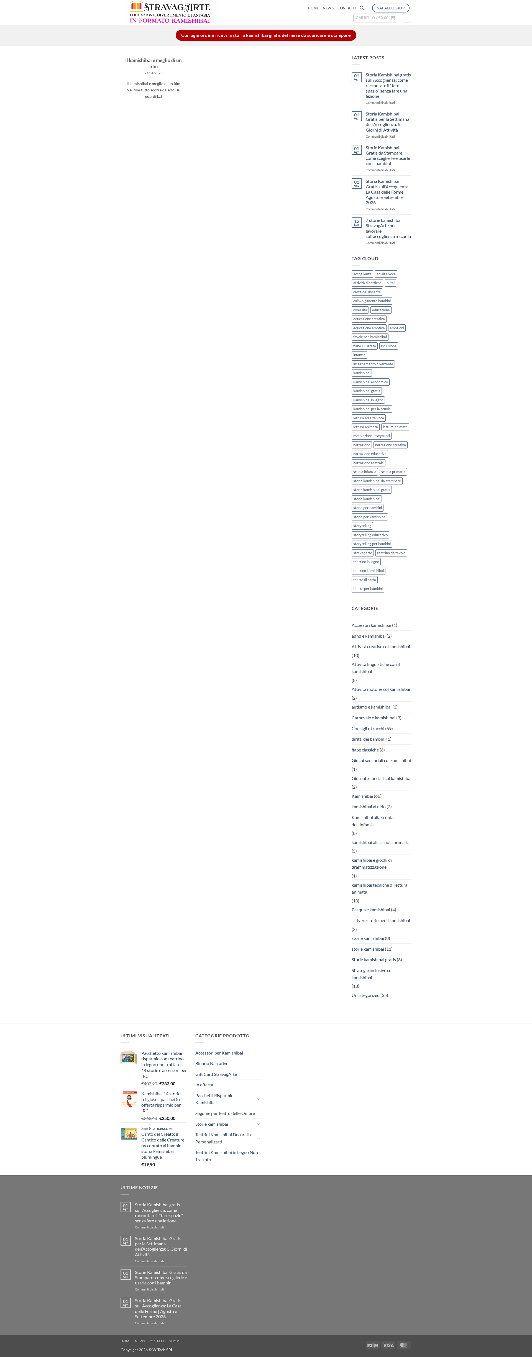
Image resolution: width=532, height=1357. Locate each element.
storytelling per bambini (372, 544)
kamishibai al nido (369, 806)
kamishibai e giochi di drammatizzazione (372, 863)
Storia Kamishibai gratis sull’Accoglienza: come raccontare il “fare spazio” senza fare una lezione (388, 85)
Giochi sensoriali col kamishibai (381, 760)
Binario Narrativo (212, 1063)
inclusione (389, 346)
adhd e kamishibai (369, 635)
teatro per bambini (368, 588)
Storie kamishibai (211, 1124)
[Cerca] (362, 8)
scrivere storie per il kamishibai (381, 920)
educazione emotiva (369, 328)
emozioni (397, 328)
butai (391, 283)
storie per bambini (367, 508)
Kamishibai (362, 796)
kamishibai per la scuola (372, 409)
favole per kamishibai (370, 337)
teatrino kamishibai (368, 570)
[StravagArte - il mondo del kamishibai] (197, 12)
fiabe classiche (365, 749)
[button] (375, 18)
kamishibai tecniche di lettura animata (379, 888)
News (328, 8)
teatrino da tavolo (391, 553)
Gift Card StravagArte (216, 1074)
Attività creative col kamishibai (381, 646)
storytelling (362, 526)
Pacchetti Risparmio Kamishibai (214, 1099)
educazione (381, 310)
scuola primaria (393, 472)
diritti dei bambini (368, 739)
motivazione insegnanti (371, 435)
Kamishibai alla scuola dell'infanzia (372, 821)
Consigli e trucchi (368, 728)
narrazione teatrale (368, 463)
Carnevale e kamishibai (373, 717)
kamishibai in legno (368, 400)
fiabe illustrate (364, 346)
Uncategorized (366, 995)
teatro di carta (364, 580)
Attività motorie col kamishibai (381, 689)
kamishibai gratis (366, 391)
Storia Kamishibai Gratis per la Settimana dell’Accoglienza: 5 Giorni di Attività (387, 121)
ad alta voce (386, 274)
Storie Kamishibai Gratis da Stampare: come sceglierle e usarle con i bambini (388, 155)
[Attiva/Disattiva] (258, 1099)
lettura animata (365, 427)
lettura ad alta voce (368, 418)
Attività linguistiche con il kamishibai (376, 667)
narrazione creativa (390, 445)
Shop (174, 1341)
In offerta (204, 1084)
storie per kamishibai (369, 517)
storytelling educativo (370, 535)
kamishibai (361, 373)
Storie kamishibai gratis (374, 959)
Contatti (346, 8)
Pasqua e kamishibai (371, 909)
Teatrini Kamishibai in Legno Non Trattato (226, 1156)
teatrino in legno (366, 562)
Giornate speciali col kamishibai (381, 778)
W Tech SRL (162, 1349)
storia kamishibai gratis (371, 490)
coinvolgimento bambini (372, 301)
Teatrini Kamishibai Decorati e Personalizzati (223, 1138)
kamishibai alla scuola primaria (381, 842)
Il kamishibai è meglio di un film (153, 63)
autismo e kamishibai (372, 706)
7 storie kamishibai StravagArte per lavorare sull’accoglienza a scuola (388, 228)
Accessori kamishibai (371, 625)
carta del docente (367, 292)
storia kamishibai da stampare (377, 481)
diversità (360, 310)
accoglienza (362, 274)
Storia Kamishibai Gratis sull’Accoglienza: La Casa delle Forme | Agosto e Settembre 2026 (388, 191)
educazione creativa (369, 319)
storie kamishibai (366, 499)
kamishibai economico (370, 382)
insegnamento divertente (373, 364)
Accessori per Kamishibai (219, 1052)
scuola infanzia (364, 472)
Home (313, 8)
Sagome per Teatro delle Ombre (225, 1113)
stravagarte (362, 553)
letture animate (395, 427)
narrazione (361, 445)
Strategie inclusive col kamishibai (372, 974)
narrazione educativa (370, 454)
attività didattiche (367, 283)
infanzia (359, 355)
